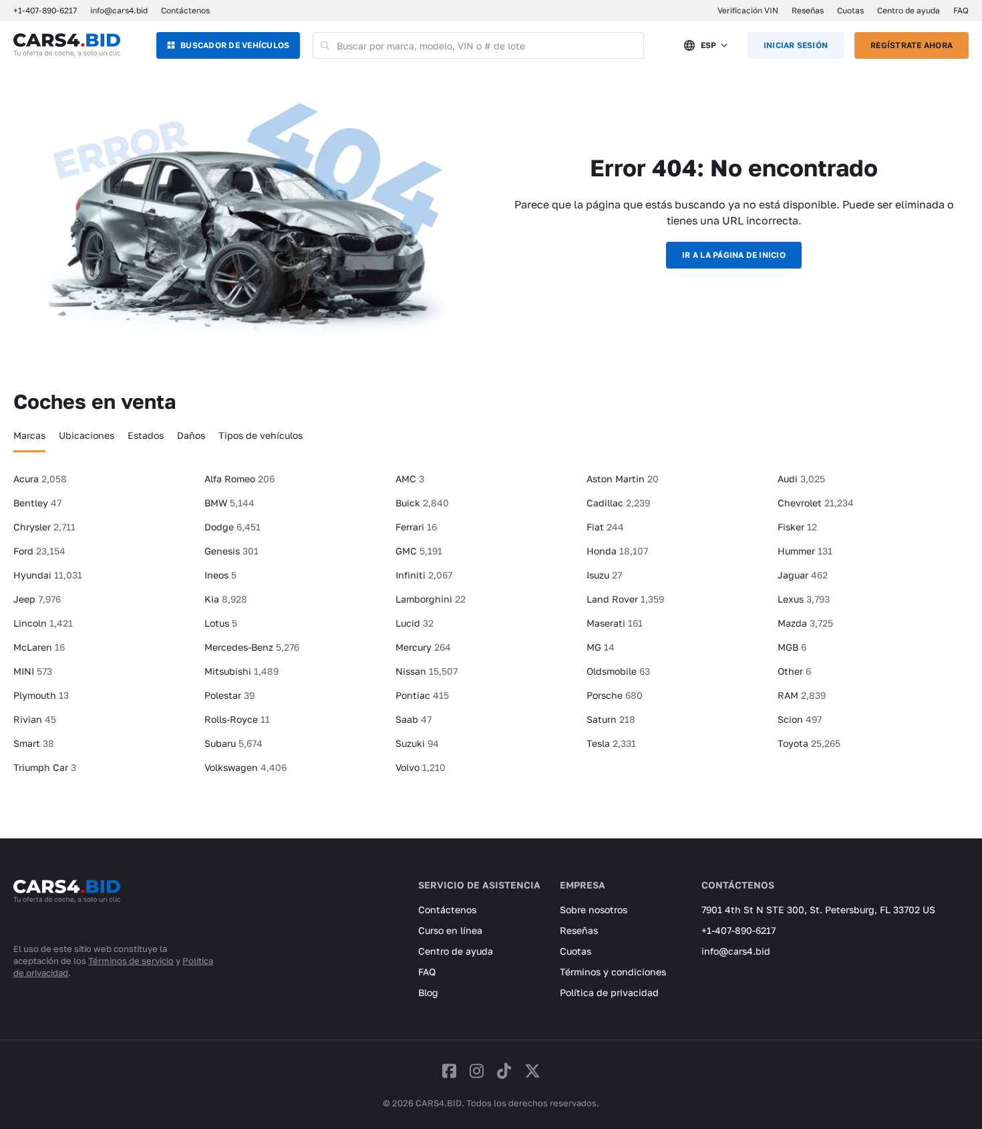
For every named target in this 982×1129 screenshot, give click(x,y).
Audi (801, 478)
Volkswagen (245, 767)
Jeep (37, 599)
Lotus (220, 623)
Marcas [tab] (29, 435)
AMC (409, 478)
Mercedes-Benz (251, 647)
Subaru (233, 743)
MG (601, 647)
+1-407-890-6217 (738, 930)
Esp (709, 45)
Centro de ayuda (908, 10)
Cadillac (618, 502)
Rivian (34, 719)
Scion (800, 719)
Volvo (420, 767)
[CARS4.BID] (66, 909)
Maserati (615, 623)
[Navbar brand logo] (66, 45)
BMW (229, 502)
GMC (418, 550)
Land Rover (625, 599)
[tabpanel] (491, 628)
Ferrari (416, 526)
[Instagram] (477, 1070)
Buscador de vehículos (234, 45)
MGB (792, 647)
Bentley (37, 502)
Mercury (423, 647)
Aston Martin (623, 478)
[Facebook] (449, 1070)
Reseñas (808, 10)
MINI (32, 671)
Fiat (605, 526)
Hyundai (47, 575)
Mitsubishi (241, 671)
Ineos (220, 575)
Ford (39, 550)
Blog (428, 992)
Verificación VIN (747, 10)
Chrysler (44, 526)
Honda (617, 550)
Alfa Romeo (239, 478)
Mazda (805, 623)
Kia (225, 599)
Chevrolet (816, 502)
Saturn (611, 719)
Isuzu (604, 575)
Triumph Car (44, 767)
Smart (33, 743)
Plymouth (41, 695)
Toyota (809, 743)
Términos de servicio (131, 960)
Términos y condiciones (613, 971)
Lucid (414, 623)
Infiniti (423, 575)
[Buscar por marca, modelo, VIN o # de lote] (325, 45)
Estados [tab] (146, 435)
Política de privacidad (609, 992)
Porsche (615, 695)
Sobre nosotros (593, 909)
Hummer (805, 550)
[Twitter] (532, 1070)
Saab (413, 719)
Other (794, 671)
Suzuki (417, 743)
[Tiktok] (504, 1070)
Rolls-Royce (237, 719)
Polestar (229, 695)
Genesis (231, 550)
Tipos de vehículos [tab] (260, 435)
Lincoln (43, 623)
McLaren (39, 647)
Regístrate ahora (911, 45)
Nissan (426, 671)
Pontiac (422, 695)
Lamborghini (430, 599)
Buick (422, 502)
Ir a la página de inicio (734, 255)
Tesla (611, 743)
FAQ (961, 10)
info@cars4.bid (119, 10)
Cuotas (850, 10)
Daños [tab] (191, 435)
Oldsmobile (618, 671)
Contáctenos (185, 10)
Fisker (797, 526)
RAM (802, 695)
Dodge (232, 526)
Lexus (804, 599)
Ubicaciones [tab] (86, 435)
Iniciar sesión (796, 45)
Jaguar (803, 575)
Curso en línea (450, 930)
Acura (40, 478)
